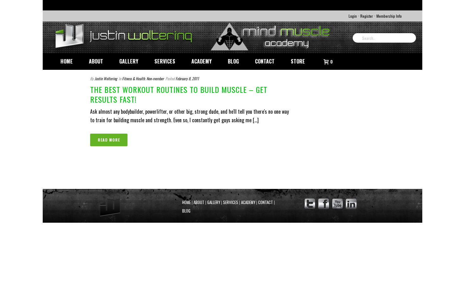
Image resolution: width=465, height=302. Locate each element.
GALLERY (213, 202)
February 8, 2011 (187, 78)
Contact (265, 61)
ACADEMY (248, 202)
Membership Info (389, 16)
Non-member (155, 78)
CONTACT (265, 202)
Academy (201, 61)
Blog (233, 61)
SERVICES (230, 202)
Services (164, 61)
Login (353, 16)
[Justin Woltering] (194, 37)
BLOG (186, 211)
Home (66, 61)
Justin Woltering (106, 78)
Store (298, 61)
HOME (186, 202)
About (96, 61)
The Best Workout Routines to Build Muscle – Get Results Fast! (178, 94)
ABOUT (199, 202)
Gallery (128, 61)
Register (366, 16)
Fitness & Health (133, 78)
